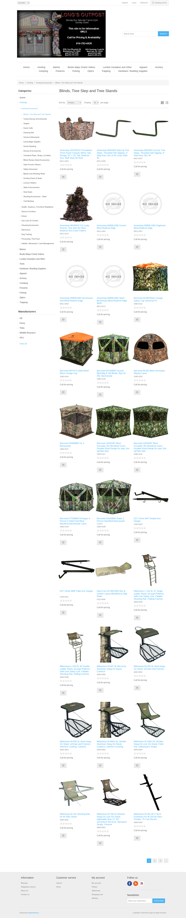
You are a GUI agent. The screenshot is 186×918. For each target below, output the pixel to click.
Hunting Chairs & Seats (32, 178)
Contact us (25, 894)
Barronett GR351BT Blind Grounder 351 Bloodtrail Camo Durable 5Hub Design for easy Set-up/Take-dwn (150, 447)
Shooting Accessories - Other (35, 196)
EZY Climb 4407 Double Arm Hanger (147, 519)
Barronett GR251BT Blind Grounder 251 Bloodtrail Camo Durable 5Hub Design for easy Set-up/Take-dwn (113, 447)
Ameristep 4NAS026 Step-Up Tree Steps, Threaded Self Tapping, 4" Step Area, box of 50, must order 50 (113, 154)
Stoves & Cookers (29, 211)
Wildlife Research (28, 333)
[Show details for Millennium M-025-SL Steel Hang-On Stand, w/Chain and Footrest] (150, 645)
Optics (90, 71)
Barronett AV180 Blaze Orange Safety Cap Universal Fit (148, 299)
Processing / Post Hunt (31, 239)
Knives (24, 216)
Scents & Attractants (31, 137)
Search (59, 883)
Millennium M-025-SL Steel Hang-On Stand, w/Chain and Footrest (149, 667)
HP (21, 318)
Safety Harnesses (30, 169)
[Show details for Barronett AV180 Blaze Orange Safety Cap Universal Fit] (150, 276)
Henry (22, 323)
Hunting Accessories (44, 83)
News (58, 887)
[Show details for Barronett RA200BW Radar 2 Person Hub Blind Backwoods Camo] (113, 497)
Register (125, 3)
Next (166, 861)
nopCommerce (33, 913)
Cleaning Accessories (30, 225)
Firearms (60, 71)
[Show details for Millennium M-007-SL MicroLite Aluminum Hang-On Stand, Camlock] (113, 645)
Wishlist (95, 898)
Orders (94, 887)
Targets (26, 123)
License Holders (29, 183)
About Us (24, 891)
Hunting (41, 67)
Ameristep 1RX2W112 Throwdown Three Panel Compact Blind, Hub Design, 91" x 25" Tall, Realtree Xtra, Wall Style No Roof (76, 154)
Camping (43, 71)
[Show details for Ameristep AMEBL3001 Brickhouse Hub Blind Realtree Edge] (76, 276)
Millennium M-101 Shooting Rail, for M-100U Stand (75, 815)
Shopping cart (97, 894)
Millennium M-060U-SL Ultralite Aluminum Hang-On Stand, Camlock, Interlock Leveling (111, 744)
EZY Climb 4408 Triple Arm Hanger (76, 591)
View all (23, 344)
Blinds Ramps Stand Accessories (36, 160)
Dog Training (27, 234)
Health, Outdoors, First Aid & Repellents (37, 207)
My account (96, 883)
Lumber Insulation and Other (117, 67)
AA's (22, 338)
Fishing (76, 71)
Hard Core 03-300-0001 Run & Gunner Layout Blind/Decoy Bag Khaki (112, 593)
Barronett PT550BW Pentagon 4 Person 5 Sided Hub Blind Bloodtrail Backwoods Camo (75, 521)
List (166, 103)
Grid (162, 103)
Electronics (26, 230)
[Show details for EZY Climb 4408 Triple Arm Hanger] (76, 569)
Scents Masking (29, 146)
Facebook (129, 883)
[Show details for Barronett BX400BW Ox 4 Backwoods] (76, 422)
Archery (159, 67)
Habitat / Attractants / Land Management (38, 243)
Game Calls (28, 128)
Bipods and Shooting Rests (34, 174)
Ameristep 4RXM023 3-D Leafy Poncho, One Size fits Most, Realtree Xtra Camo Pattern (74, 228)
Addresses (96, 891)
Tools (22, 264)
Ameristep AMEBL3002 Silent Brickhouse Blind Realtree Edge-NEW (112, 300)
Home (21, 83)
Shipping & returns (28, 887)
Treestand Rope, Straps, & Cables (37, 155)
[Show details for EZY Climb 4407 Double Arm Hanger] (150, 497)
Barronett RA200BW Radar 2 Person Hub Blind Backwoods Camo (111, 521)
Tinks (22, 328)
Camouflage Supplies (31, 142)
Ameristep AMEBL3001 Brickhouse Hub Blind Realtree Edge (76, 299)
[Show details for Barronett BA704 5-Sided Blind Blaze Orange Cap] (76, 349)
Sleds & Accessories (31, 187)
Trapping (106, 71)
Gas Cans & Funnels (30, 221)
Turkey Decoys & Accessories (35, 119)
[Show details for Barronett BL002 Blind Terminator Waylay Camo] (150, 349)
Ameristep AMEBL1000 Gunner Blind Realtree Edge (111, 226)
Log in (134, 3)
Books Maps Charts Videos (81, 67)
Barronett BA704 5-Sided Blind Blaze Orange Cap (74, 372)
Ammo (26, 67)
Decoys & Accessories (32, 151)
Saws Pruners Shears (32, 165)
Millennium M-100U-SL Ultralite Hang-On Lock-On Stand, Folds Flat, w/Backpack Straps (148, 744)
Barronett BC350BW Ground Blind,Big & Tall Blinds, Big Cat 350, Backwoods (111, 373)
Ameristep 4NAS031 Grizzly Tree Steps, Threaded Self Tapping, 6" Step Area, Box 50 (149, 153)
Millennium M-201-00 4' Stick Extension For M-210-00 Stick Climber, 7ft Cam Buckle (148, 816)
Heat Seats (27, 192)
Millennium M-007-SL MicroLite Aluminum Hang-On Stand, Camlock (111, 669)
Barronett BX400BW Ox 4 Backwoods (72, 444)
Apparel (143, 67)
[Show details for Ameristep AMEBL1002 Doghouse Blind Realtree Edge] (150, 204)
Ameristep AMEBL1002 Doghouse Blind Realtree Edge (150, 226)
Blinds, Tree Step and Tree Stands (37, 114)
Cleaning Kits (28, 133)
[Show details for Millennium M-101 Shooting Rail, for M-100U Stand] (76, 792)
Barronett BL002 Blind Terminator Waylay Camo (149, 372)
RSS (135, 883)
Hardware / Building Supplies (132, 71)
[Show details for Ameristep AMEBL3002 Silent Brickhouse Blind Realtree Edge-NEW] (113, 276)
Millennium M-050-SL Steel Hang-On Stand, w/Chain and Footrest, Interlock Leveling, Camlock (75, 744)
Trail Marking (28, 201)
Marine (56, 67)
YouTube (141, 883)
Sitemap (24, 883)
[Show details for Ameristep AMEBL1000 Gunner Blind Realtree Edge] (113, 204)
